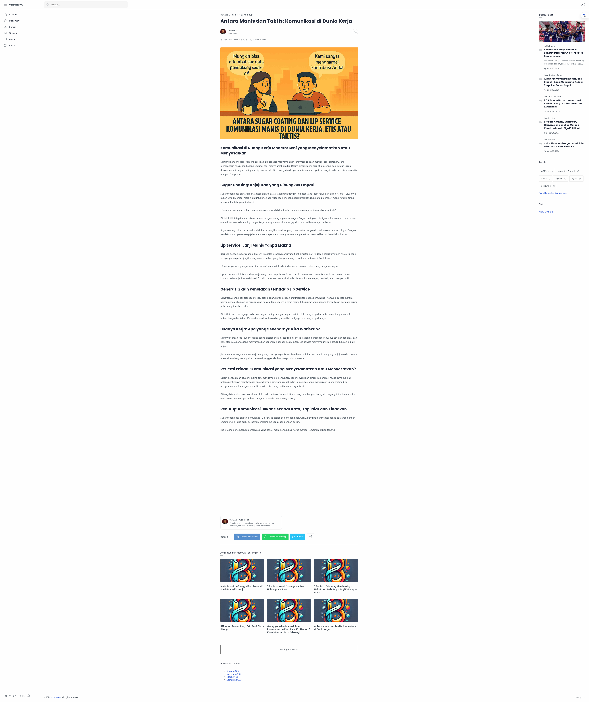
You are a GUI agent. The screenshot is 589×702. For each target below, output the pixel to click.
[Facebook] (5, 695)
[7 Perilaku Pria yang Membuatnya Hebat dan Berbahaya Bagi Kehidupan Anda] (336, 570)
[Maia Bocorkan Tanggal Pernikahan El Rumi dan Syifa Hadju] (242, 570)
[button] (583, 4)
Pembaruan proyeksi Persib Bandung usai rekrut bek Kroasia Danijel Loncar (563, 53)
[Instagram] (10, 695)
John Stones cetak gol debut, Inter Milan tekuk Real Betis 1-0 (564, 145)
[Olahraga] (550, 46)
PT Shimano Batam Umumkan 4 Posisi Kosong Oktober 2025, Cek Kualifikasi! (563, 103)
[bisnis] (553, 118)
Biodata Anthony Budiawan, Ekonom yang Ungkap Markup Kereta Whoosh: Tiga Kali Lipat (562, 125)
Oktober (233, 676)
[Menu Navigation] (5, 4)
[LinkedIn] (23, 695)
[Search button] (47, 4)
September (234, 679)
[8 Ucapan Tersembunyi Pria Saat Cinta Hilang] (242, 610)
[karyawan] (556, 96)
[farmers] (560, 75)
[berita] (549, 96)
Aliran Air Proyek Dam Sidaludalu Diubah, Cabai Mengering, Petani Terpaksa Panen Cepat (563, 82)
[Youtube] (19, 695)
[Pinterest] (28, 695)
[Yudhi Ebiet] (232, 30)
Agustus (233, 671)
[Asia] (548, 118)
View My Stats (546, 211)
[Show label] (553, 193)
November (234, 674)
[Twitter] (14, 695)
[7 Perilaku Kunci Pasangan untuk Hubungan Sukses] (289, 570)
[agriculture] (551, 75)
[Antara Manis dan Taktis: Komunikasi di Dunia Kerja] (336, 610)
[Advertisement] (289, 474)
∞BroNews (16, 4)
